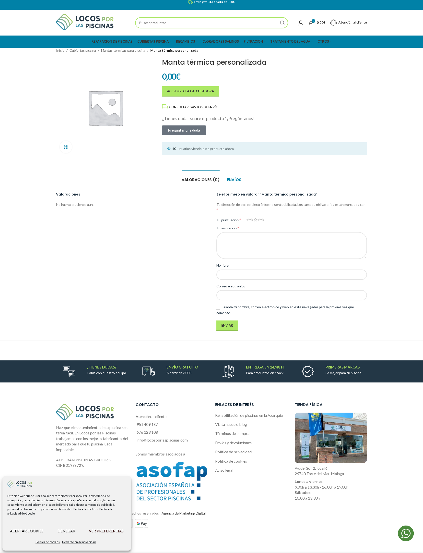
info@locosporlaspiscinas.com (162, 440)
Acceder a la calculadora (190, 91)
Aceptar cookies (27, 531)
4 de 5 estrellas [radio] (259, 219)
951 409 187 (147, 424)
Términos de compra (232, 433)
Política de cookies (47, 542)
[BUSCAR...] (282, 22)
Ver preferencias (106, 531)
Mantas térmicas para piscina (123, 50)
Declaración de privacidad (79, 542)
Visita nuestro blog (231, 424)
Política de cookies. (85, 509)
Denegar (66, 531)
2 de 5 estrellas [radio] (252, 219)
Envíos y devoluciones (233, 442)
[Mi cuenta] (301, 23)
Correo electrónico (230, 286)
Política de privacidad (233, 451)
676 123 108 (147, 432)
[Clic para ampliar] (66, 147)
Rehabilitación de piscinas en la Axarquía (249, 415)
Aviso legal (224, 470)
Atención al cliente (352, 22)
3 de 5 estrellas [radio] (255, 219)
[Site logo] (85, 22)
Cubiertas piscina (83, 50)
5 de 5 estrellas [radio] (263, 219)
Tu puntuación (228, 220)
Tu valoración (227, 227)
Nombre (222, 265)
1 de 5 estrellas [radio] (248, 219)
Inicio (60, 50)
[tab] (201, 177)
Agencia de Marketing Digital (184, 513)
